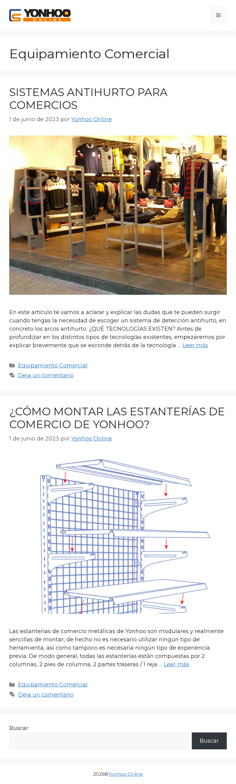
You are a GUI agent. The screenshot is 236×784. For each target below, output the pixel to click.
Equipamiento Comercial (53, 365)
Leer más (195, 345)
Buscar (18, 728)
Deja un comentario (45, 375)
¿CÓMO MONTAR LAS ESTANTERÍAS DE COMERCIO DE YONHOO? (117, 418)
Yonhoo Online (125, 774)
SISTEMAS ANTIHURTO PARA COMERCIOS (88, 99)
